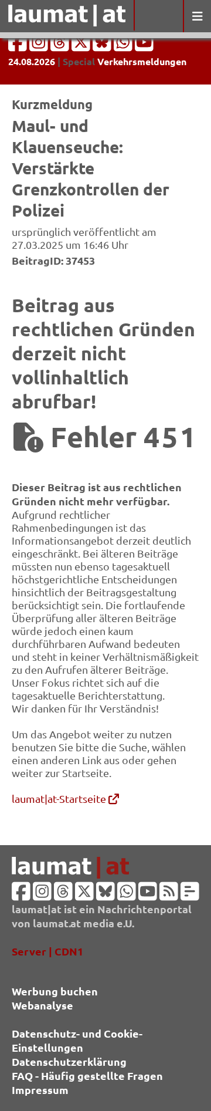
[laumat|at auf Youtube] (144, 45)
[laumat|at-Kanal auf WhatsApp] (124, 45)
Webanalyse (42, 1005)
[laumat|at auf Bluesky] (103, 45)
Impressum (40, 1089)
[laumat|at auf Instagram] (39, 45)
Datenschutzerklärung (69, 1061)
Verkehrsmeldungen (141, 61)
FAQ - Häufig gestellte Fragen (87, 1075)
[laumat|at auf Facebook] (18, 45)
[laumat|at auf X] (82, 45)
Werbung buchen (55, 991)
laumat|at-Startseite (60, 798)
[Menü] (197, 16)
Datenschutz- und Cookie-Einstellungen (77, 1040)
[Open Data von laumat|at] (190, 894)
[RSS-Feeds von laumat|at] (168, 894)
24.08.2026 (31, 61)
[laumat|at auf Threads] (61, 45)
